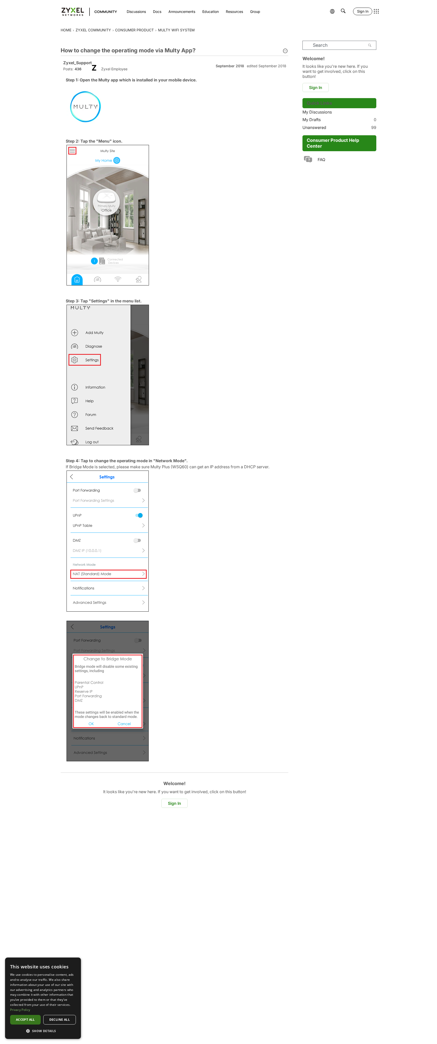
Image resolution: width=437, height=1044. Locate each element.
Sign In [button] (174, 803)
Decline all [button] (59, 1019)
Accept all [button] (25, 1019)
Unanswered (339, 127)
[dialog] (43, 998)
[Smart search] (343, 11)
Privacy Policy (20, 1010)
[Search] (370, 45)
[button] (285, 51)
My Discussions (317, 112)
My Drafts (339, 119)
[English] (87, 11)
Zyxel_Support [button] (77, 62)
